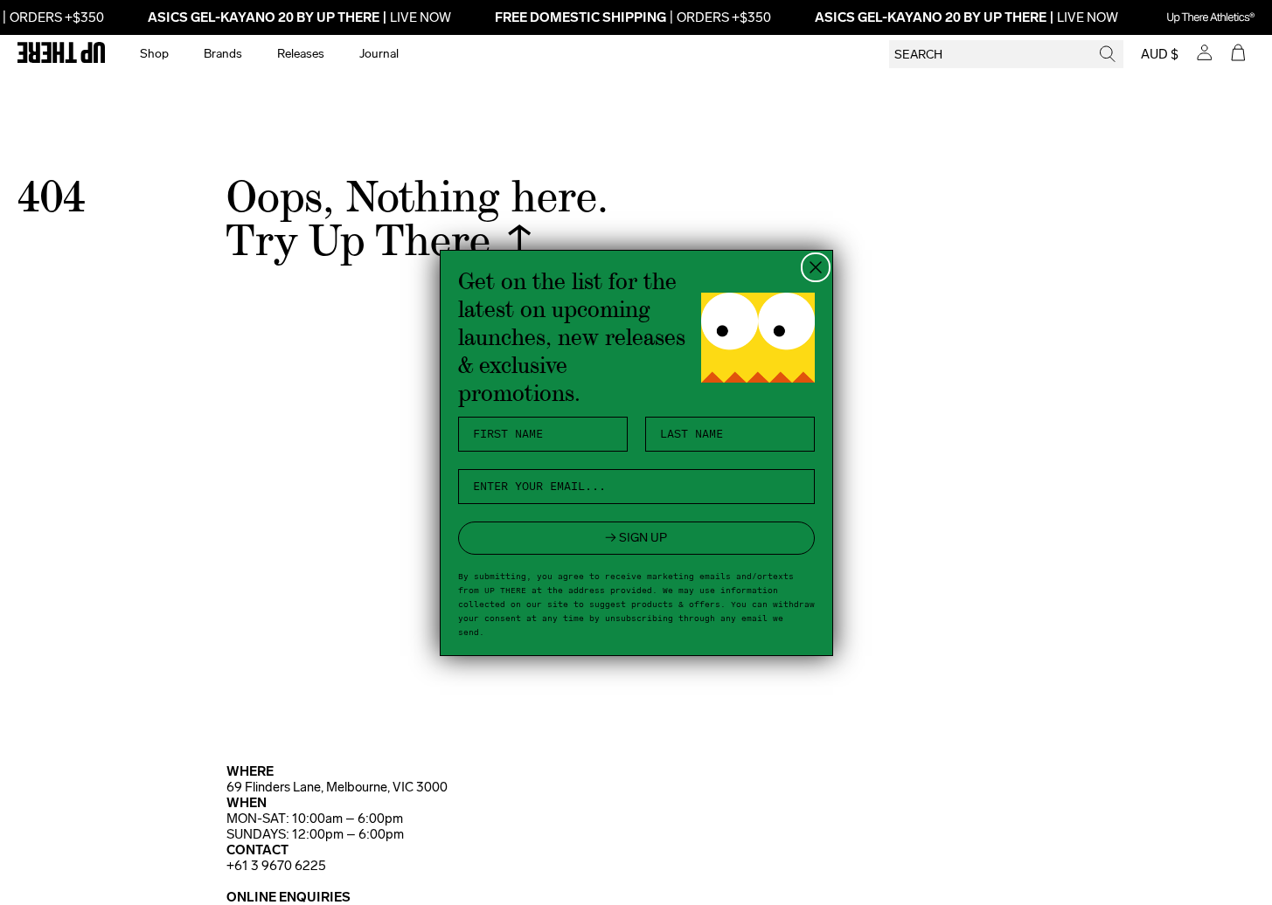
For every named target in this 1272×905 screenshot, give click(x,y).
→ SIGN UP (636, 537)
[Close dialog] (816, 267)
